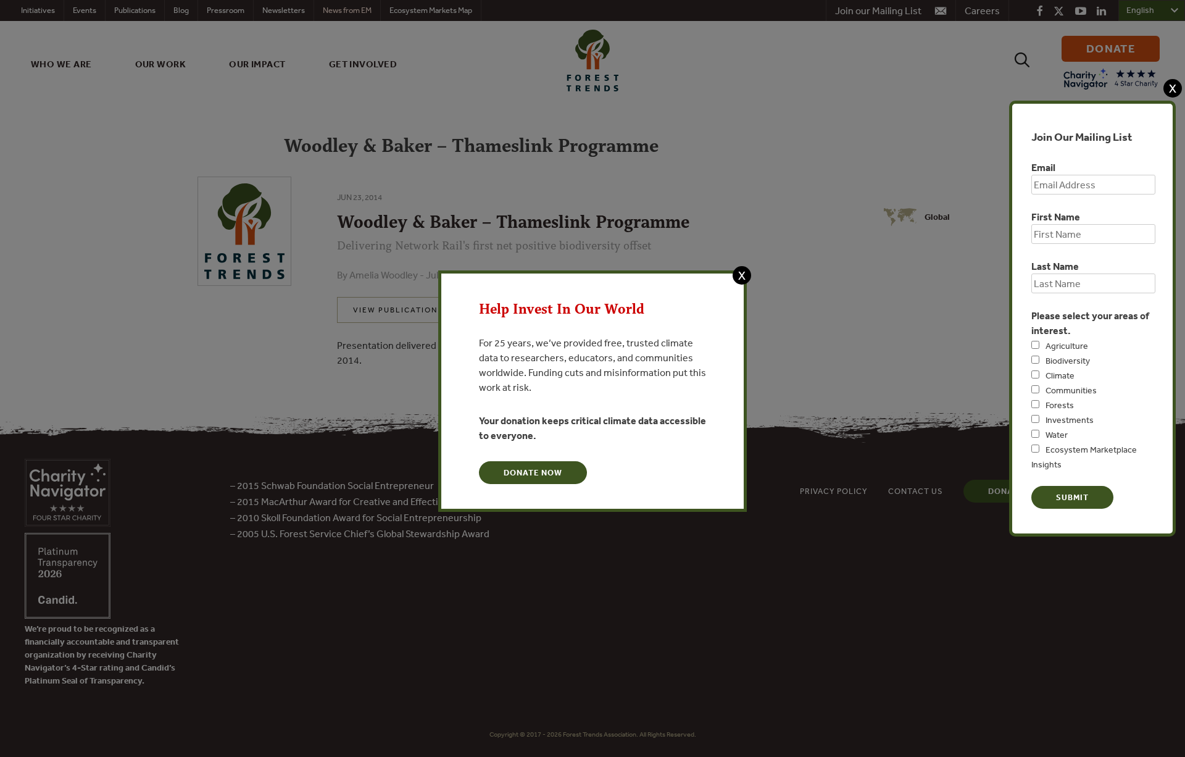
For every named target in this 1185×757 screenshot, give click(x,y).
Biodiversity (1068, 360)
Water (1057, 434)
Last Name (1055, 266)
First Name (1055, 217)
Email (1043, 167)
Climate (1060, 375)
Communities (1071, 390)
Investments (1070, 419)
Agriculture (1067, 345)
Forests (1060, 405)
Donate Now (533, 472)
